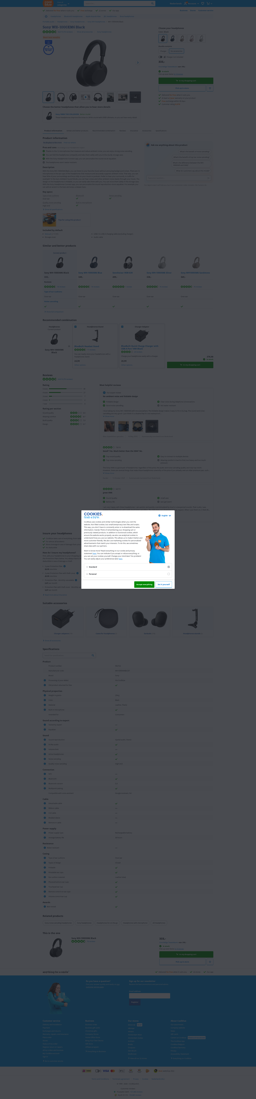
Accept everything (144, 584)
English (165, 515)
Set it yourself (164, 584)
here (94, 553)
